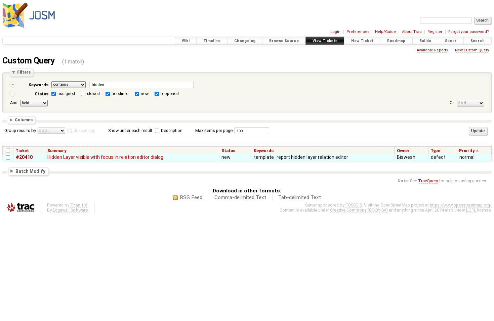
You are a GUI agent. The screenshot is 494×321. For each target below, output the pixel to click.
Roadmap (396, 41)
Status (41, 93)
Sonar (451, 41)
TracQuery (428, 180)
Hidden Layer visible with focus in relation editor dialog (105, 157)
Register (434, 32)
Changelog (244, 41)
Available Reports (432, 50)
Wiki (186, 41)
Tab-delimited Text (299, 197)
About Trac (412, 32)
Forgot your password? (468, 32)
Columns (24, 120)
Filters (24, 72)
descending (84, 130)
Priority (467, 150)
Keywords (38, 84)
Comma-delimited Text (240, 197)
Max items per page (214, 130)
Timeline (211, 41)
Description (171, 130)
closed (93, 93)
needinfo (120, 93)
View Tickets (325, 41)
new (145, 93)
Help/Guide (385, 32)
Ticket (22, 150)
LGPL (471, 210)
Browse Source (284, 41)
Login (335, 32)
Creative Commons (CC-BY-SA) (359, 210)
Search (477, 41)
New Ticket (362, 41)
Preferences (357, 32)
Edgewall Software (70, 210)
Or (452, 102)
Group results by (20, 130)
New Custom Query (472, 50)
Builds (425, 41)
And (13, 102)
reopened (170, 93)
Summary (56, 150)
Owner (403, 150)
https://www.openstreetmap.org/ (461, 205)
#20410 (24, 157)
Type (435, 150)
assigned (66, 93)
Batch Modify (30, 171)
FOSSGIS (353, 205)
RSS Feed (191, 197)
